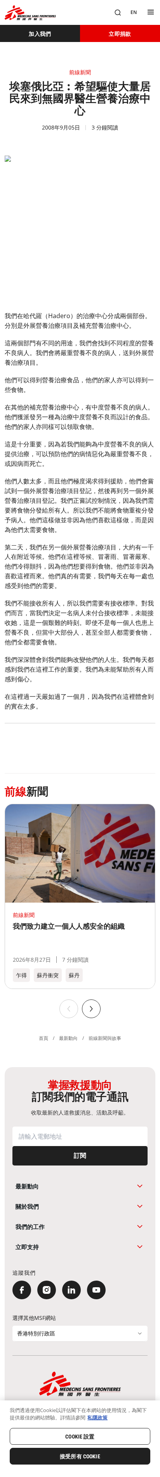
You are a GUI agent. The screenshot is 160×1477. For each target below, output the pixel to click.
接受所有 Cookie (80, 1456)
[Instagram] (46, 1290)
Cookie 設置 (79, 1436)
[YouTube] (96, 1290)
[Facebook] (21, 1290)
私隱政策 (97, 1417)
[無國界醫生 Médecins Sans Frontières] (30, 12)
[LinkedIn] (71, 1290)
